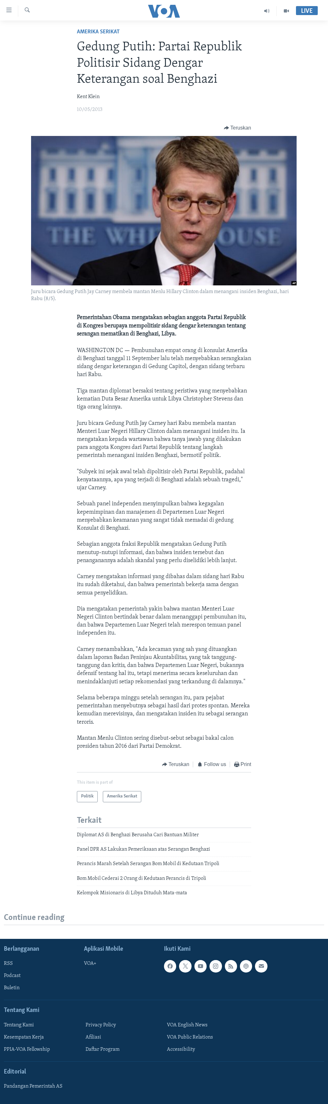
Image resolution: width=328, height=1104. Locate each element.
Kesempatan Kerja (24, 1037)
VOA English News (187, 1024)
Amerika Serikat (98, 32)
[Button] (237, 128)
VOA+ (90, 963)
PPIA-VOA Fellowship (27, 1049)
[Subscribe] (261, 966)
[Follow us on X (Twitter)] (185, 966)
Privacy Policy (101, 1024)
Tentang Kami (19, 1024)
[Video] (286, 11)
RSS (8, 963)
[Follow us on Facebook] (170, 966)
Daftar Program (102, 1049)
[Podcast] (246, 966)
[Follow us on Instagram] (215, 966)
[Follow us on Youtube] (200, 966)
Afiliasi (93, 1037)
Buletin (12, 987)
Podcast (12, 975)
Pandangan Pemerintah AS (33, 1086)
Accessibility (181, 1049)
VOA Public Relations (190, 1037)
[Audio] (267, 11)
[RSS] (231, 966)
